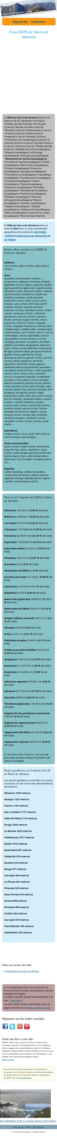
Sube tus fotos (8, 1060)
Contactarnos (38, 21)
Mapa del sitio (20, 21)
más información (25, 1078)
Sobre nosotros (38, 1127)
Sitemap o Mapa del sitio (38, 1007)
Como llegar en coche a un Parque (22, 971)
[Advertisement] (28, 73)
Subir (28, 1127)
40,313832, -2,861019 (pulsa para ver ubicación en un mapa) (27, 235)
